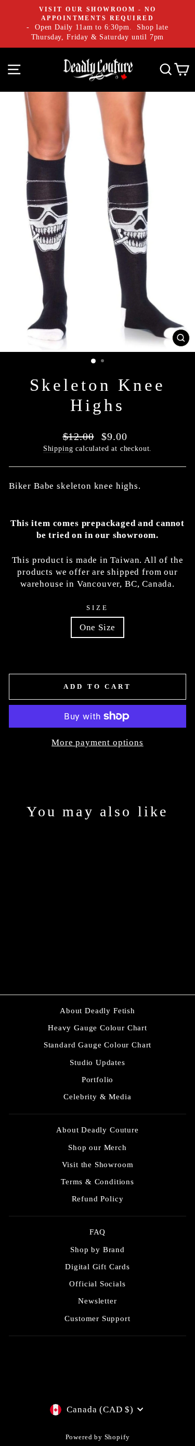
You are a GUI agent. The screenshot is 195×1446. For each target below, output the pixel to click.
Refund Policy (98, 1198)
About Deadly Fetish (97, 1010)
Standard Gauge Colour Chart (97, 1044)
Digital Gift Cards (97, 1266)
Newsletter (97, 1300)
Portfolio (97, 1079)
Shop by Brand (97, 1249)
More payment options (97, 742)
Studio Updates (97, 1062)
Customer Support (97, 1318)
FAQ (97, 1231)
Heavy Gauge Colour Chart (97, 1027)
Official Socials (97, 1283)
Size (97, 608)
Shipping (58, 448)
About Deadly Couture (97, 1129)
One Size (98, 627)
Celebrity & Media (97, 1096)
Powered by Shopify (98, 1437)
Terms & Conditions (97, 1181)
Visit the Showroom (98, 1164)
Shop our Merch (97, 1147)
